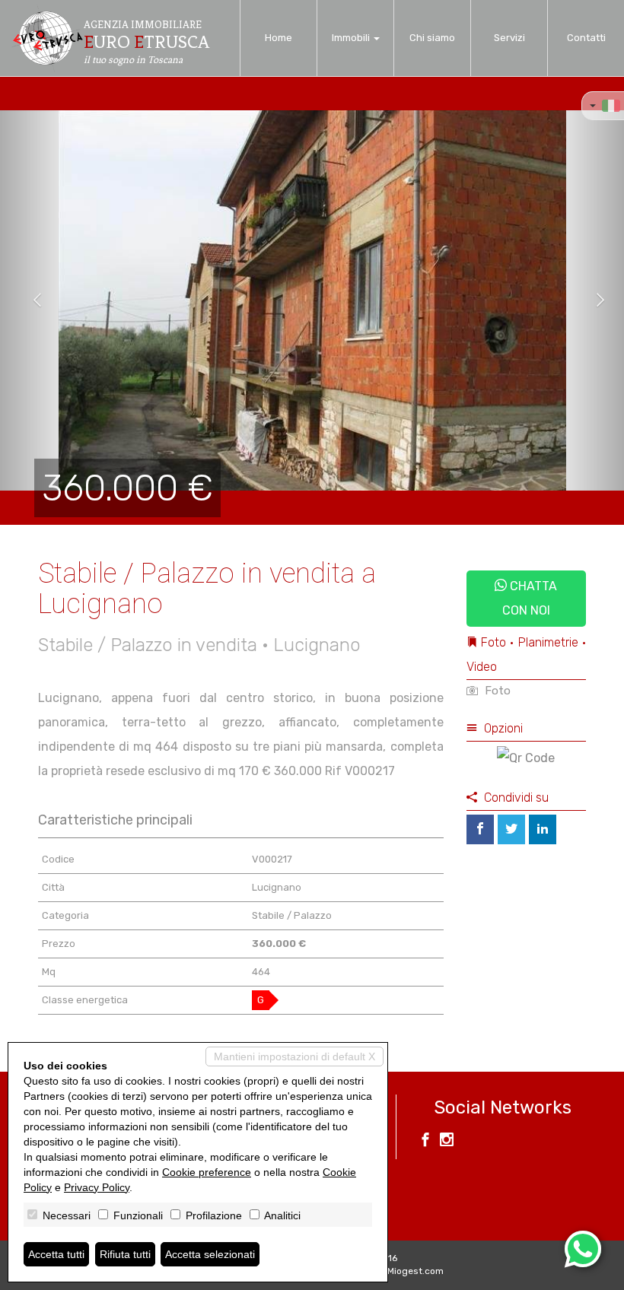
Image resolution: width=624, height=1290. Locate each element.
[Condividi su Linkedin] (542, 829)
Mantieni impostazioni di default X (294, 1056)
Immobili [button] (352, 37)
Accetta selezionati (210, 1254)
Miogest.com (415, 1271)
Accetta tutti (56, 1254)
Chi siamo (432, 37)
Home (278, 37)
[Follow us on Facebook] (425, 1142)
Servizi (509, 37)
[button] (31, 300)
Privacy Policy (96, 1187)
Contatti (586, 37)
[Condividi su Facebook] (480, 829)
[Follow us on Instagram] (447, 1142)
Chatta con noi (530, 598)
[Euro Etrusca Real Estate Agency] (47, 38)
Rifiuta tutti (125, 1254)
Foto (496, 690)
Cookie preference (206, 1172)
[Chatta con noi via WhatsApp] (583, 1249)
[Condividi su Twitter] (511, 829)
